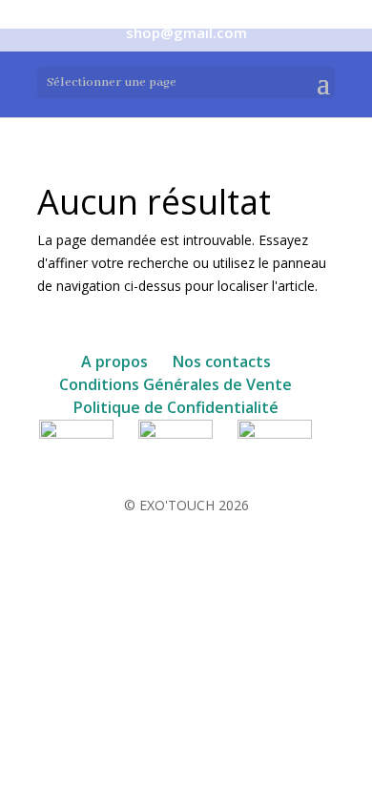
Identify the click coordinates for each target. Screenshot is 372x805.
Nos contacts (222, 361)
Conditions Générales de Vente (175, 384)
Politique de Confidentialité (176, 407)
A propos (114, 361)
